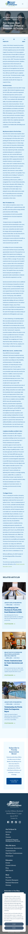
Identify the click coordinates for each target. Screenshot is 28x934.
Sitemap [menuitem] (8, 885)
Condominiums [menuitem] (11, 850)
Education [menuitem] (9, 860)
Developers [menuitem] (9, 856)
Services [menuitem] (8, 832)
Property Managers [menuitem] (12, 880)
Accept (14, 924)
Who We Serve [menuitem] (11, 845)
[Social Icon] (8, 822)
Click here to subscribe (14, 781)
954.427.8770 (14, 816)
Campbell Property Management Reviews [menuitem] (13, 840)
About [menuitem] (8, 834)
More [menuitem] (7, 875)
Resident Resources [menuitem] (12, 882)
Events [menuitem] (8, 863)
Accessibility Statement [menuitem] (14, 932)
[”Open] (22, 4)
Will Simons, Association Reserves (13, 17)
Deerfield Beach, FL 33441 (14, 813)
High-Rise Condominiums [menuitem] (14, 853)
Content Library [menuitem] (11, 865)
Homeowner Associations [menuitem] (14, 848)
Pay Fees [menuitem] (8, 877)
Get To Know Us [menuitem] (11, 829)
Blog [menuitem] (7, 868)
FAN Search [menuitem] (9, 870)
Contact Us (14, 818)
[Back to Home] (11, 6)
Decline (14, 928)
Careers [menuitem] (8, 837)
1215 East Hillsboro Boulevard (14, 811)
